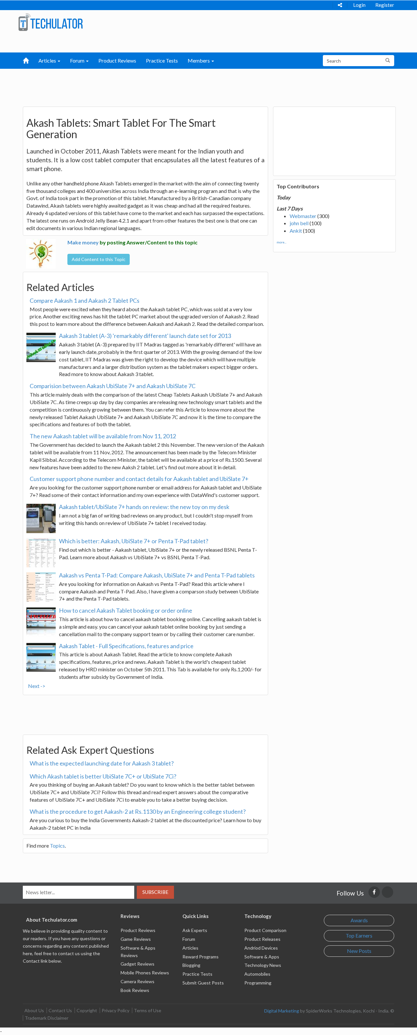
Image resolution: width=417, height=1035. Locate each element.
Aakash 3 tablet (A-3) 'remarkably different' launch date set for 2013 (145, 335)
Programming (257, 982)
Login (359, 5)
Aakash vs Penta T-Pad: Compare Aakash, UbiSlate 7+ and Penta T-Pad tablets (157, 575)
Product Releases (262, 939)
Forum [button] (77, 60)
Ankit (296, 230)
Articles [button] (47, 60)
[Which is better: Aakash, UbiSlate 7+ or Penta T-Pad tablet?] (41, 552)
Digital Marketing (281, 1010)
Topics (57, 845)
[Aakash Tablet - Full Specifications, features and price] (41, 657)
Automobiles (257, 974)
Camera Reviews (137, 981)
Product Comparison (265, 930)
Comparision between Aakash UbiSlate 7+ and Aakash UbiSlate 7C (112, 385)
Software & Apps (261, 956)
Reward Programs (200, 956)
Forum (188, 939)
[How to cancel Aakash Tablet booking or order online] (41, 622)
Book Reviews (135, 990)
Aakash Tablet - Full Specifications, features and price (126, 645)
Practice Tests (162, 60)
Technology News (262, 965)
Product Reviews (117, 60)
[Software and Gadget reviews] (50, 22)
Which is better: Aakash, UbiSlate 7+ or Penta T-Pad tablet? (133, 541)
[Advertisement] (174, 85)
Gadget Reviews (137, 964)
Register (384, 5)
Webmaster (303, 216)
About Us (34, 1010)
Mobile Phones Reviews (145, 972)
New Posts (359, 951)
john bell (299, 223)
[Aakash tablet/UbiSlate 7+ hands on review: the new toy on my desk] (41, 518)
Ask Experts (194, 930)
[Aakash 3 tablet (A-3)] (41, 347)
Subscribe (155, 892)
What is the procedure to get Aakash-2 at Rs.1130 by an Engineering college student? (138, 811)
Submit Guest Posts (203, 982)
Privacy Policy (115, 1010)
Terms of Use (147, 1010)
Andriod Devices (261, 948)
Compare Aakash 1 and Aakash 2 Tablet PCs (84, 300)
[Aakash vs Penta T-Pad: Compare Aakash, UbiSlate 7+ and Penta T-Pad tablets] (41, 587)
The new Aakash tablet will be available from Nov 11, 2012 (103, 436)
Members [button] (199, 60)
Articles (190, 948)
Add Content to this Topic (98, 259)
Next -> (36, 686)
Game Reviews (136, 939)
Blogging (191, 965)
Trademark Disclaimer (46, 1018)
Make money (83, 242)
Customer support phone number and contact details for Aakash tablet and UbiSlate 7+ (139, 478)
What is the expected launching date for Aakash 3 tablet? (102, 763)
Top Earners (359, 935)
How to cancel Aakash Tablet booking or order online (125, 610)
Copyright (87, 1010)
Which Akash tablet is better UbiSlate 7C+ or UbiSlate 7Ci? (103, 776)
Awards (359, 920)
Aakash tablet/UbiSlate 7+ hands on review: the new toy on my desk (144, 506)
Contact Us (60, 1010)
